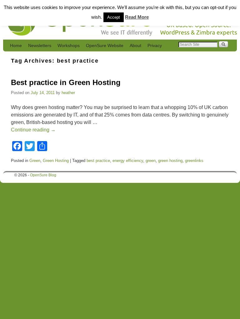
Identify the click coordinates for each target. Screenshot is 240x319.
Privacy (155, 45)
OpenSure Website (104, 45)
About (135, 45)
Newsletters (39, 45)
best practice (98, 160)
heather (68, 92)
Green (34, 160)
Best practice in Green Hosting (66, 82)
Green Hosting (56, 160)
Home (16, 45)
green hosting (170, 160)
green (151, 160)
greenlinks (194, 160)
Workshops (69, 45)
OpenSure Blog (43, 175)
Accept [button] (113, 17)
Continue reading (33, 129)
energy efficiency (127, 160)
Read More (137, 17)
